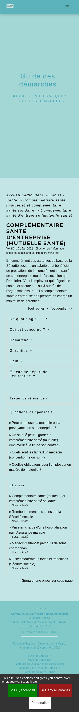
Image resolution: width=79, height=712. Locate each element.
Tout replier (38, 308)
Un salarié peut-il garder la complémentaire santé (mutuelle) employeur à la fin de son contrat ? (34, 440)
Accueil (22, 96)
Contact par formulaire (39, 632)
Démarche (20, 340)
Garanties (19, 350)
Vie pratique (49, 96)
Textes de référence (27, 398)
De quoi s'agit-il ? (27, 319)
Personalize (40, 703)
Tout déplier (61, 308)
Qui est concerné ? (28, 329)
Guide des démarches (39, 101)
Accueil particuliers (25, 195)
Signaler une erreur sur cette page (47, 580)
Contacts (39, 608)
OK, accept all (24, 690)
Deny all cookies (57, 690)
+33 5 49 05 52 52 (39, 626)
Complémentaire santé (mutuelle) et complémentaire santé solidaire (36, 205)
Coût (15, 361)
